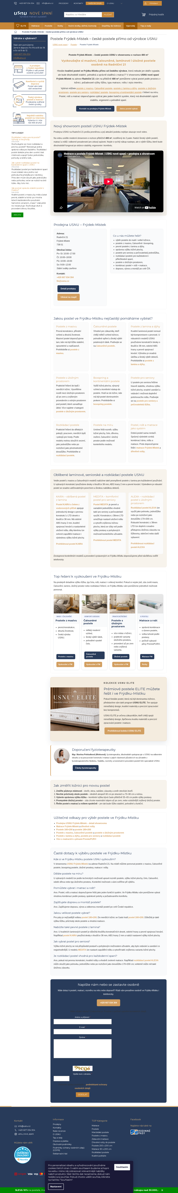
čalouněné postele (103, 88)
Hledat (108, 14)
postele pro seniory (79, 92)
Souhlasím (122, 1167)
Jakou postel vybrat (129, 109)
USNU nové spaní (60, 45)
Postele (74, 45)
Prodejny (64, 3)
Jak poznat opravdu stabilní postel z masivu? (27, 189)
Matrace (95, 1125)
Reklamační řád (60, 1154)
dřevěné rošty (138, 451)
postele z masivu (84, 88)
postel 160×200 (135, 917)
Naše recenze (95, 3)
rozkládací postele (99, 92)
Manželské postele (100, 1132)
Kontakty (78, 3)
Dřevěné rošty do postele (103, 1142)
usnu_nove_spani (26, 1134)
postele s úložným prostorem (70, 411)
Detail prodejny (68, 289)
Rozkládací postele (100, 1152)
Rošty (144, 664)
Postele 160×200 (64, 829)
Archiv (17, 215)
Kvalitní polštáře (99, 1156)
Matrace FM (147, 656)
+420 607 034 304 (21, 54)
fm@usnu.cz (63, 281)
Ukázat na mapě (69, 297)
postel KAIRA (70, 935)
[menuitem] (21, 25)
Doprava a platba (60, 1141)
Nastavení (56, 1186)
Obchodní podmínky (62, 1144)
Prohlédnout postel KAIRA (69, 544)
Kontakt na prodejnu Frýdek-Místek (95, 109)
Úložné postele (121, 656)
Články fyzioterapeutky (85, 768)
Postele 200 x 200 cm (102, 1145)
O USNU (110, 3)
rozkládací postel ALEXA (146, 960)
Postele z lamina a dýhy (68, 836)
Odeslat (82, 1094)
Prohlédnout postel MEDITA (107, 540)
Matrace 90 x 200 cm (101, 1149)
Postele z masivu (65, 656)
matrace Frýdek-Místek (147, 448)
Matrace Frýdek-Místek (67, 826)
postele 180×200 (83, 829)
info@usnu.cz (19, 58)
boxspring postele (102, 404)
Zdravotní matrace (100, 1139)
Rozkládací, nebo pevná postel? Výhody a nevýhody (25, 138)
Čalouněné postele (91, 655)
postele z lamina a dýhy (125, 88)
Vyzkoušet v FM (65, 664)
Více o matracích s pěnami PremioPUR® (76, 839)
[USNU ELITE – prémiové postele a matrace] (74, 709)
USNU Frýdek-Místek (77, 864)
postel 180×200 (89, 917)
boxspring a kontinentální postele (125, 92)
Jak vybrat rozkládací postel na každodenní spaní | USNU (25, 164)
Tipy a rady (57, 1138)
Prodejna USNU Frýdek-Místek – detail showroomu (81, 823)
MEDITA (82, 950)
